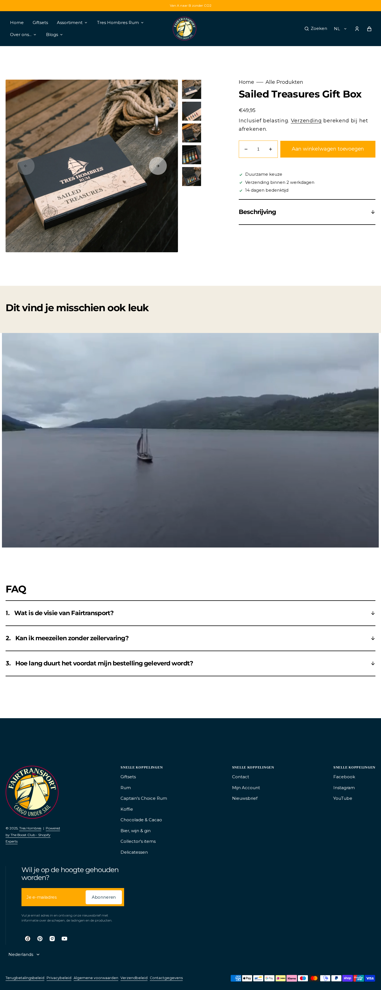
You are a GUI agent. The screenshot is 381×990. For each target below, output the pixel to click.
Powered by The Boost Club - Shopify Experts (33, 834)
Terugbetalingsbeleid (25, 978)
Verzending (306, 121)
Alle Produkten (284, 82)
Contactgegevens (166, 978)
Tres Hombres (30, 828)
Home (246, 82)
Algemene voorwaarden (96, 978)
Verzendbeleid (134, 978)
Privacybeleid (59, 978)
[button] (316, 29)
